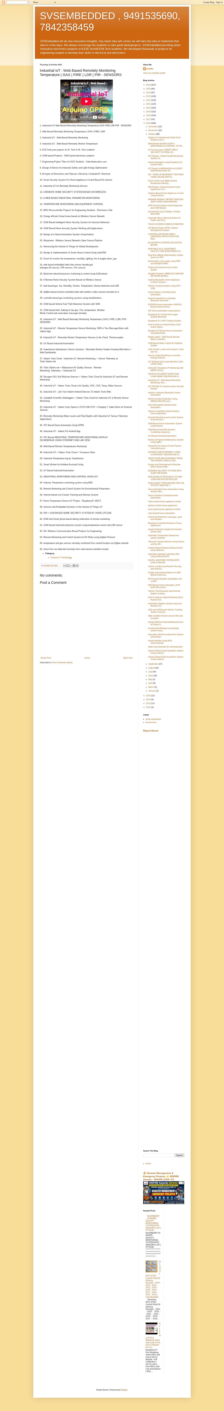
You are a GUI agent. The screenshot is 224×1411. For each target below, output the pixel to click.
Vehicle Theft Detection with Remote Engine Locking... (164, 592)
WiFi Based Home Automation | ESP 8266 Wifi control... (164, 586)
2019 (148, 112)
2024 (148, 92)
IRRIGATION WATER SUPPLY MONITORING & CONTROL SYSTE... (165, 145)
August (151, 668)
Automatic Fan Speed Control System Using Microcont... (164, 447)
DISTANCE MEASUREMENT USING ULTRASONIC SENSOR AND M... (164, 453)
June (150, 675)
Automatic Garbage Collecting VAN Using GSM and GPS (163, 555)
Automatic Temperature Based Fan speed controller (163, 536)
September (153, 664)
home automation (153, 719)
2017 (148, 119)
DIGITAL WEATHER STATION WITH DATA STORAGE (164, 561)
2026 (148, 85)
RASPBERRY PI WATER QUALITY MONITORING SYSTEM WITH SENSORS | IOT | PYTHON (153, 1223)
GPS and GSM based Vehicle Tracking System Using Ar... (165, 611)
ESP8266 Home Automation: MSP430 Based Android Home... (165, 305)
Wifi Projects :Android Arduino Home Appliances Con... (164, 188)
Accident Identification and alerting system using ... (163, 629)
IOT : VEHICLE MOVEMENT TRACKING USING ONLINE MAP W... (166, 175)
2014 (148, 699)
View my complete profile (154, 73)
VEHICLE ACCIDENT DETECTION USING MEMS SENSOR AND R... (164, 375)
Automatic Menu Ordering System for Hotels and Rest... (164, 219)
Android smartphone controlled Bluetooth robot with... (162, 299)
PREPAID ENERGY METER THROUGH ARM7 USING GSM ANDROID (165, 200)
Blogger (124, 1390)
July (150, 672)
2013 (148, 703)
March (151, 687)
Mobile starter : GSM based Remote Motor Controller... (164, 338)
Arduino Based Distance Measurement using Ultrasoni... (165, 549)
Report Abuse (150, 730)
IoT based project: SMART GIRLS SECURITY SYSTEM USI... (163, 151)
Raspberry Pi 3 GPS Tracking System (164, 321)
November (153, 130)
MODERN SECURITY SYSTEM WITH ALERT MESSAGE (164, 472)
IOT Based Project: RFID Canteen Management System (163, 229)
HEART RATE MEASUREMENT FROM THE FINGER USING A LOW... (165, 459)
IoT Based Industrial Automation (162, 436)
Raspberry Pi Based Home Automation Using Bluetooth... (165, 332)
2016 (148, 123)
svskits (149, 69)
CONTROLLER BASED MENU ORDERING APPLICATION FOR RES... (163, 236)
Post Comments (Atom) (62, 662)
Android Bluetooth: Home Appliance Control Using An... (164, 281)
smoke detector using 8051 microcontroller (160, 642)
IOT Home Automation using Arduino (164, 311)
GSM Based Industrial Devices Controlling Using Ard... (161, 431)
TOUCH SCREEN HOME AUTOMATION (165, 224)
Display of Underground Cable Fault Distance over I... (164, 138)
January (152, 691)
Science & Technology (61, 557)
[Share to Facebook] (74, 565)
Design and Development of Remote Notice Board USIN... (164, 465)
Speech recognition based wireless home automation (163, 412)
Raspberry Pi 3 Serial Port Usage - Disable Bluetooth (163, 315)
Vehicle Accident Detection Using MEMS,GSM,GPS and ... (162, 400)
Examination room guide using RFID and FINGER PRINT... (164, 262)
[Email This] (64, 565)
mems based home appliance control (164, 501)
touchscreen (151, 722)
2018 (148, 115)
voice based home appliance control (164, 509)
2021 (148, 104)
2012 (148, 707)
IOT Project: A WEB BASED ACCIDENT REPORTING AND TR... (165, 169)
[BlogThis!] (68, 565)
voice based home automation (161, 513)
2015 (148, 695)
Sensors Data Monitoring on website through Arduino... (164, 356)
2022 (148, 100)
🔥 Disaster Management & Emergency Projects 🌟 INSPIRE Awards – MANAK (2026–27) (161, 1176)
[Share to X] (71, 565)
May (150, 679)
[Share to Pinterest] (77, 565)
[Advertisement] (163, 786)
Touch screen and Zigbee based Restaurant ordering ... (162, 182)
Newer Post (46, 658)
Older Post (127, 658)
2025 (148, 89)
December (153, 126)
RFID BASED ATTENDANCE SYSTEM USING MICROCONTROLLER (165, 478)
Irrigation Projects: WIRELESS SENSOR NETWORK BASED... (166, 274)
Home (87, 658)
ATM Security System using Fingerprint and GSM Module (165, 206)
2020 (148, 108)
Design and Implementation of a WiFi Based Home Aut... (164, 573)
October (152, 134)
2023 (148, 96)
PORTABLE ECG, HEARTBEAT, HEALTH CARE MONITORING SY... (165, 250)
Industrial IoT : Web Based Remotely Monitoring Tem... (164, 381)
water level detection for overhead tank (165, 647)
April (150, 683)
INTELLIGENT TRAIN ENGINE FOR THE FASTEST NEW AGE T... (166, 484)
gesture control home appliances (162, 505)
